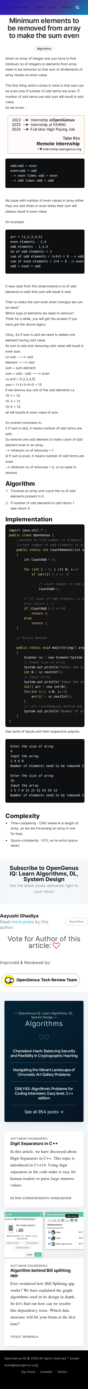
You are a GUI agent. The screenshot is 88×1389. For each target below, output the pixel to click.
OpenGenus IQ (15, 1358)
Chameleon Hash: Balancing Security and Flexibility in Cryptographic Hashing (44, 1053)
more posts (22, 921)
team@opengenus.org (20, 1365)
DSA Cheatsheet (16, 7)
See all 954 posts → (44, 1111)
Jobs (52, 7)
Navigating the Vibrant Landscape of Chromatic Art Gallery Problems (44, 1072)
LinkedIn (46, 1372)
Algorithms (44, 48)
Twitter (62, 1372)
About (66, 7)
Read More (76, 921)
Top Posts (28, 1372)
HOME (39, 7)
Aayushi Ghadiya (19, 916)
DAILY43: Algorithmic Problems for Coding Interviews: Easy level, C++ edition (44, 1093)
